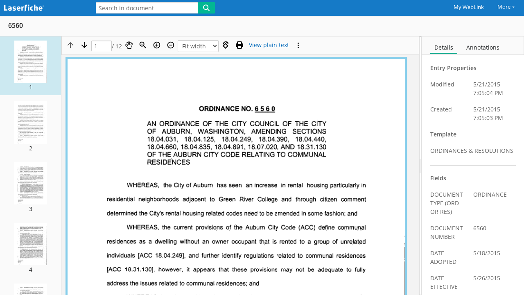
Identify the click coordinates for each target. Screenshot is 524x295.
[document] (473, 165)
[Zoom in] (157, 45)
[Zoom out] (171, 45)
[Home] (43, 8)
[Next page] (84, 45)
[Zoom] (143, 45)
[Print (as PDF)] (239, 45)
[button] (30, 65)
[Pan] (129, 45)
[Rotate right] (226, 45)
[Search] (206, 8)
